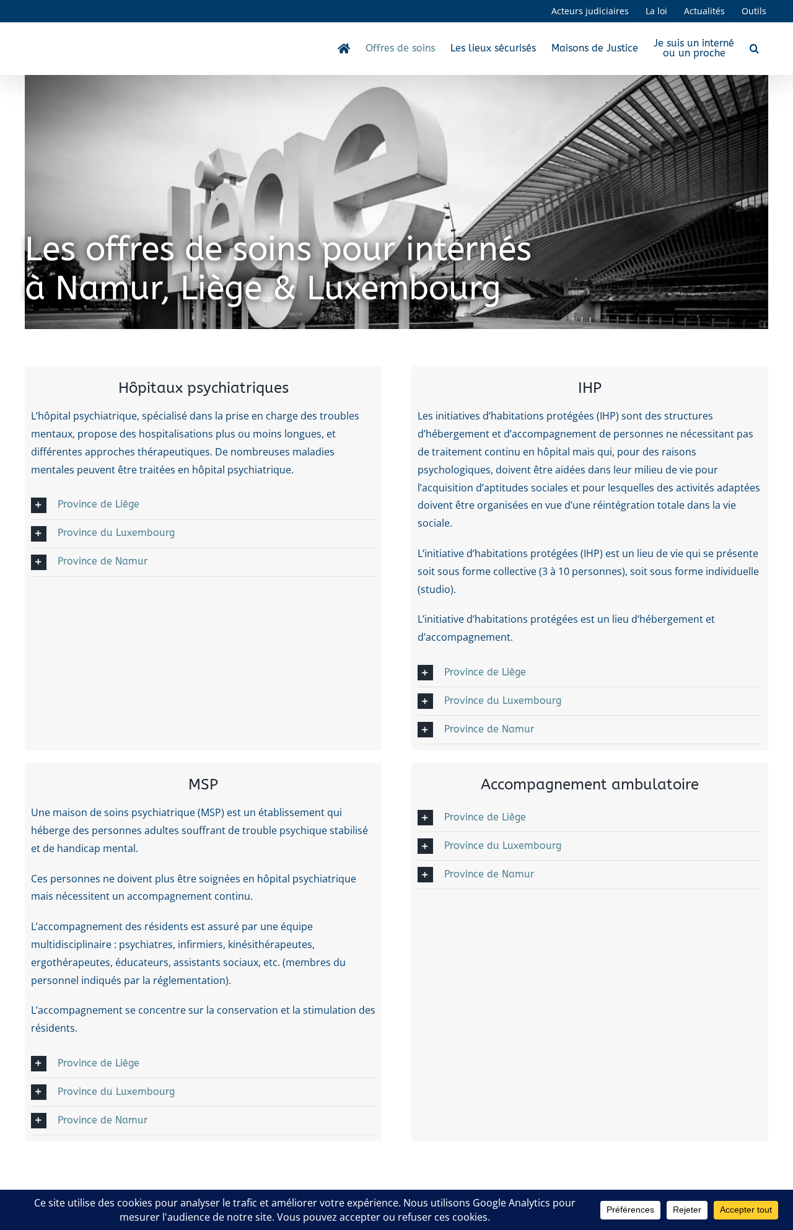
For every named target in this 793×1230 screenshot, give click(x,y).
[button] (754, 48)
